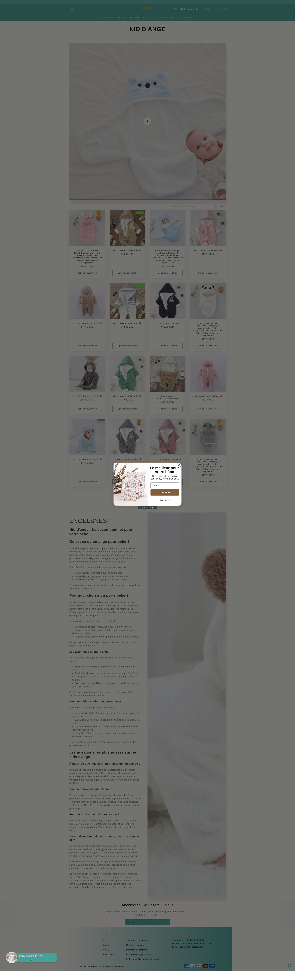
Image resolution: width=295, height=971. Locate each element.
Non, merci (165, 500)
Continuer (165, 492)
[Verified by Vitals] (31, 960)
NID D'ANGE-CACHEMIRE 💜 (29, 957)
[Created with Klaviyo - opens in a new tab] (147, 507)
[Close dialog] (179, 465)
